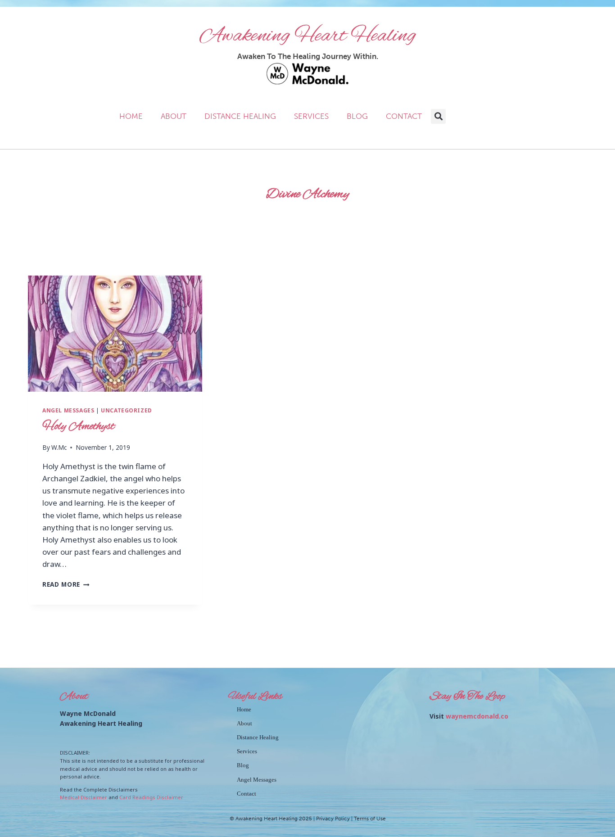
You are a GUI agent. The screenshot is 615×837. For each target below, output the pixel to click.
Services (311, 116)
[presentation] (115, 334)
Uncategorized (126, 410)
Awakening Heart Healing (307, 36)
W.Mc (59, 447)
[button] (438, 116)
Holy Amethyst (78, 426)
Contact (404, 116)
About (173, 116)
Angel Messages (68, 410)
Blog (357, 116)
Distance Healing (240, 116)
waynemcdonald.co (477, 716)
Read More (66, 584)
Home (131, 116)
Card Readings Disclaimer (151, 797)
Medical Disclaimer (83, 797)
